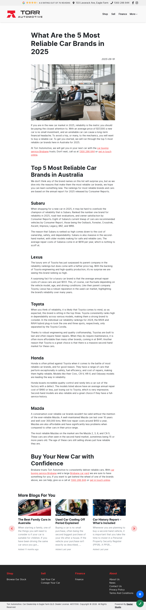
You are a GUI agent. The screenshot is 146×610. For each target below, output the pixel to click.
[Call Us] (140, 603)
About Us (114, 579)
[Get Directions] (140, 594)
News (112, 583)
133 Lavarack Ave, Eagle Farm (92, 3)
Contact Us (115, 586)
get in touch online (100, 480)
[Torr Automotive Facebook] (133, 2)
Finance (123, 14)
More (132, 14)
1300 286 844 (121, 3)
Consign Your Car (50, 583)
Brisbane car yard (79, 473)
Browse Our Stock (16, 579)
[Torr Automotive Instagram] (137, 2)
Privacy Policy (117, 590)
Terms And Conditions (121, 593)
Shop (105, 14)
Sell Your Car (48, 579)
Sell (113, 14)
